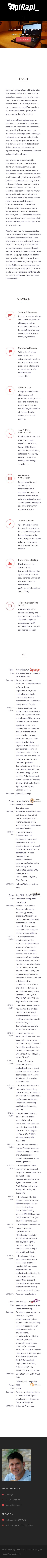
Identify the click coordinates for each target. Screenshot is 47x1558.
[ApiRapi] (23, 6)
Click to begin (23, 39)
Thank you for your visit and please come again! (22, 1549)
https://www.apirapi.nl (11, 1554)
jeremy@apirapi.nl (14, 1505)
